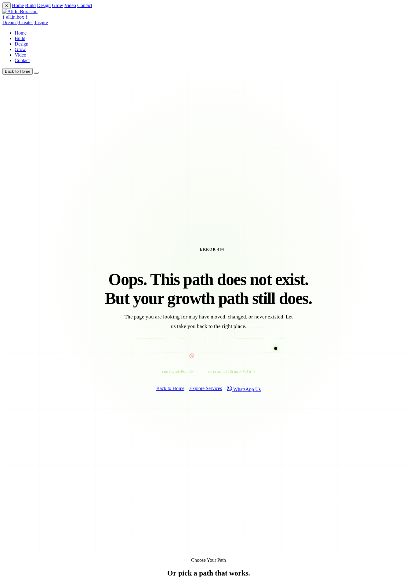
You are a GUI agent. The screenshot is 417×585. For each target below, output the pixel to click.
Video (70, 5)
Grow (57, 5)
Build (30, 5)
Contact (84, 5)
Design (44, 5)
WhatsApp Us (246, 389)
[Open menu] (36, 73)
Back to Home (17, 71)
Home (18, 5)
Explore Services (205, 388)
